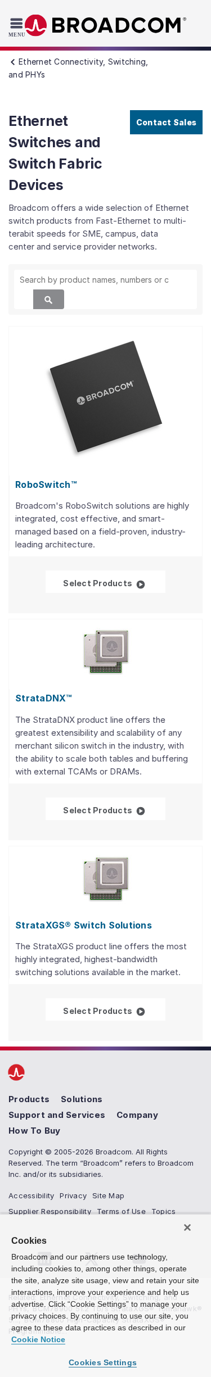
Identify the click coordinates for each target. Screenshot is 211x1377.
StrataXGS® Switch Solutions (83, 925)
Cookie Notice (38, 1339)
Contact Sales (166, 122)
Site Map (108, 1195)
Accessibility (31, 1195)
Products (29, 1099)
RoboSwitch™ (46, 484)
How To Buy (34, 1130)
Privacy (73, 1195)
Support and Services (56, 1114)
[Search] (48, 299)
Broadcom (105, 26)
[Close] (187, 1227)
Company (137, 1114)
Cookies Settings (103, 1362)
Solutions (81, 1099)
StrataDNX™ (43, 698)
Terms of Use (121, 1211)
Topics (163, 1211)
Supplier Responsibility (49, 1211)
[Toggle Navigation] (18, 27)
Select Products (114, 583)
